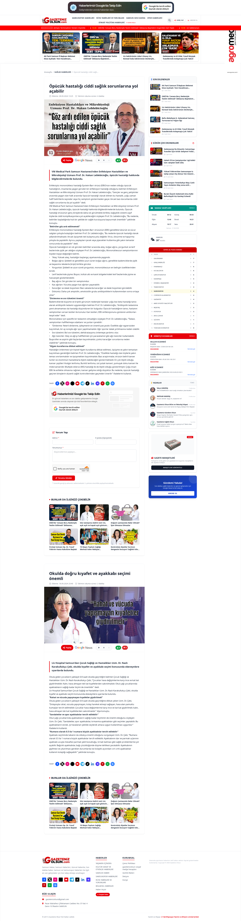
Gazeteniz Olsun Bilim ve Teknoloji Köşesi (172, 404)
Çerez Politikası (129, 863)
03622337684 (154, 362)
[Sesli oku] (99, 160)
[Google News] (83, 160)
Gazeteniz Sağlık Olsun (165, 422)
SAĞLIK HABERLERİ (62, 72)
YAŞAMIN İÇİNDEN (103, 863)
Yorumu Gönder (65, 478)
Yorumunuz (58, 447)
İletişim (126, 876)
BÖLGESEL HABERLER (104, 886)
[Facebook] (57, 383)
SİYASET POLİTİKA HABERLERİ (112, 22)
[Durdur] (109, 160)
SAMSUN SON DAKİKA (135, 18)
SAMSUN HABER (102, 873)
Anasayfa (48, 72)
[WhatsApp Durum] (108, 383)
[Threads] (72, 383)
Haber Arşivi (101, 889)
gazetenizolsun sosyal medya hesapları (132, 868)
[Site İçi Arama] (169, 20)
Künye (125, 880)
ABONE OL (172, 493)
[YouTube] (77, 383)
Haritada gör (191, 349)
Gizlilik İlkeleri (128, 873)
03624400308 (154, 349)
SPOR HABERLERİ (154, 18)
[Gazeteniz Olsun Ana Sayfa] (54, 20)
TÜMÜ (192, 383)
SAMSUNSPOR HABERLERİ (83, 18)
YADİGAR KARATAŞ (163, 396)
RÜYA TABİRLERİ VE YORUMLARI (110, 18)
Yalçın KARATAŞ (162, 388)
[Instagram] (67, 383)
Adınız (55, 438)
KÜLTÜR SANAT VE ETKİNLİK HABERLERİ (104, 868)
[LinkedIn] (93, 383)
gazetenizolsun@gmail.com (57, 899)
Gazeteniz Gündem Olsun (166, 413)
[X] (62, 383)
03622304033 (154, 374)
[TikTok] (87, 383)
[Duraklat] (104, 160)
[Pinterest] (103, 383)
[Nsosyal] (98, 383)
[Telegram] (82, 383)
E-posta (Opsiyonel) (103, 438)
